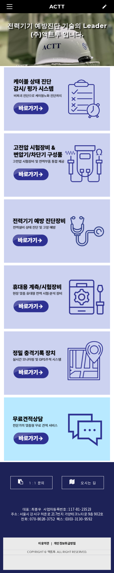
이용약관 (44, 543)
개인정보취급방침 (65, 543)
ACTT (57, 6)
